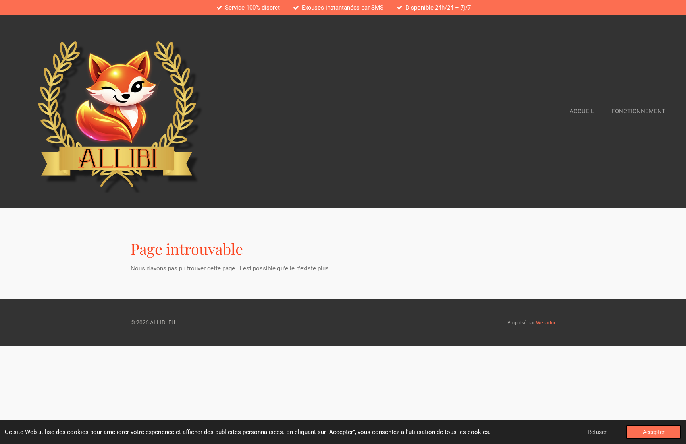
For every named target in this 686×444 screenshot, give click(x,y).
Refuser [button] (597, 432)
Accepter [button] (654, 432)
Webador (545, 323)
